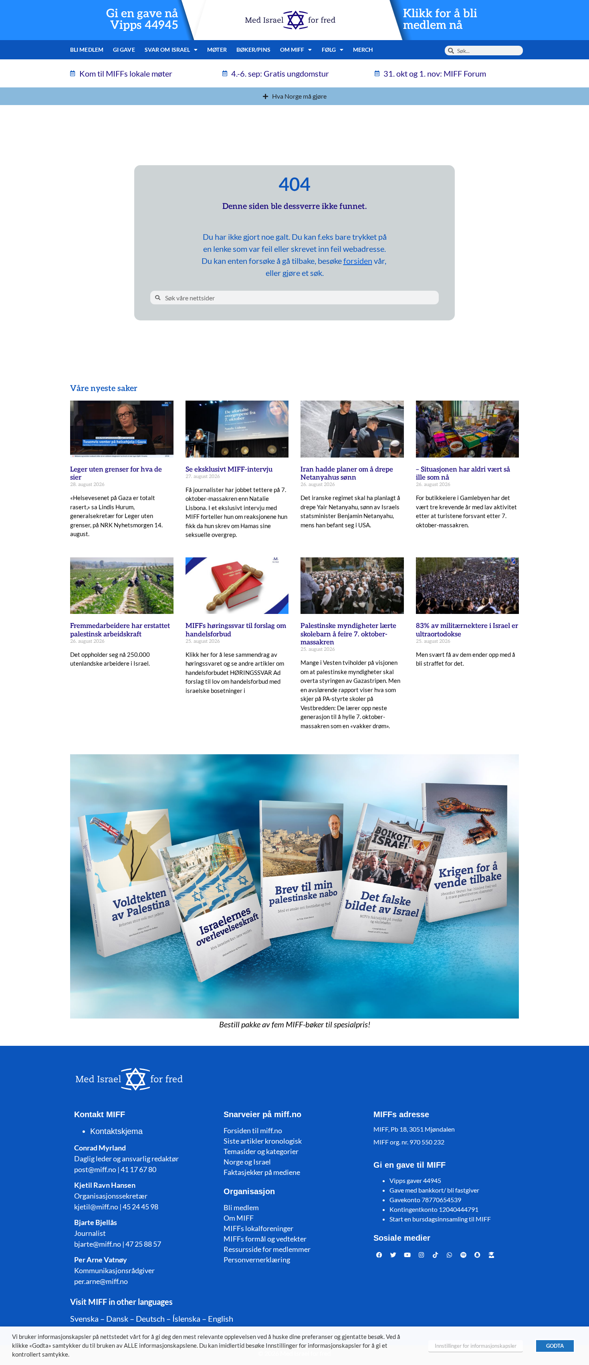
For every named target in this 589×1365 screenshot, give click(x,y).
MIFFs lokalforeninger (258, 1228)
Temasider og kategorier (261, 1151)
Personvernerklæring (257, 1259)
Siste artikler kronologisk (263, 1140)
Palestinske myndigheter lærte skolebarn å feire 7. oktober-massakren (348, 634)
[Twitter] (393, 1255)
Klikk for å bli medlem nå (440, 19)
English (220, 1318)
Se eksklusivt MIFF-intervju (229, 470)
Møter (217, 49)
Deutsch (150, 1318)
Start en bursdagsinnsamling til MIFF (440, 1219)
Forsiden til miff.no (253, 1130)
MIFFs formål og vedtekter (265, 1238)
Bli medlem (86, 49)
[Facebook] (379, 1255)
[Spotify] (464, 1255)
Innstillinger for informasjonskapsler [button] (475, 1346)
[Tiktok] (436, 1255)
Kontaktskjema (116, 1131)
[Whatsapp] (450, 1255)
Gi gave (124, 49)
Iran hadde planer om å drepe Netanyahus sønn (347, 474)
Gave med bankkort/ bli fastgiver (434, 1190)
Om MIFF (239, 1217)
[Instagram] (422, 1255)
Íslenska (186, 1318)
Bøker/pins (253, 49)
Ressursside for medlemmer (267, 1249)
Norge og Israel (247, 1161)
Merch (363, 49)
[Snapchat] (478, 1255)
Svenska (84, 1318)
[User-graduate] (492, 1255)
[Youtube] (407, 1255)
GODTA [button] (555, 1346)
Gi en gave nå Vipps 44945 (142, 19)
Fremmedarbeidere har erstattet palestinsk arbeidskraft (120, 630)
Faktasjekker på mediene (262, 1172)
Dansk (117, 1318)
